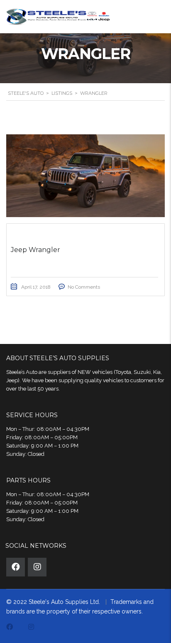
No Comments (84, 287)
